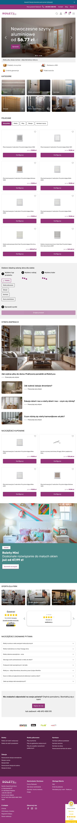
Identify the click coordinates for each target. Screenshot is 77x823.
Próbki (29, 792)
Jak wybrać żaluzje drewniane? (38, 386)
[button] (56, 13)
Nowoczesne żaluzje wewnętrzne (12, 757)
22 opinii (14, 618)
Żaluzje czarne (6, 760)
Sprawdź (15, 46)
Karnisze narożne (57, 743)
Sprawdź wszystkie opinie (10, 620)
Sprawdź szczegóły (10, 566)
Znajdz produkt (38, 313)
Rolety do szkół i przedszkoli (10, 743)
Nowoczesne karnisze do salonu (61, 748)
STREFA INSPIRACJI (10, 322)
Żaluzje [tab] (30, 123)
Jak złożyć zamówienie (34, 787)
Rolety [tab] (16, 123)
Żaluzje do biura (6, 768)
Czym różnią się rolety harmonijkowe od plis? (44, 416)
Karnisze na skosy (57, 746)
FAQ (53, 784)
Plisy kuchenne (31, 741)
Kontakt (60, 7)
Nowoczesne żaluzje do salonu (11, 765)
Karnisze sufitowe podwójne (60, 741)
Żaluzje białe (5, 763)
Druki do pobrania (57, 787)
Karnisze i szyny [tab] (41, 123)
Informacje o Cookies (8, 811)
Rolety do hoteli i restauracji (10, 741)
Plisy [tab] (23, 123)
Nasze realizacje (6, 816)
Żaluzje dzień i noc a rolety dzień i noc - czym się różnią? (49, 401)
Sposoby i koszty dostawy (34, 789)
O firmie (4, 808)
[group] (49, 618)
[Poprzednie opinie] (24, 618)
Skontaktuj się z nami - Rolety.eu (62, 789)
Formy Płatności (32, 784)
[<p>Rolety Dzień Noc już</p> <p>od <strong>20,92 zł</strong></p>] (35, 55)
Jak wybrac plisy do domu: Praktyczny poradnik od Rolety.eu (28, 374)
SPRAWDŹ (50, 2)
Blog (66, 7)
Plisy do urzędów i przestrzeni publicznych (36, 747)
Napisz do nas (38, 706)
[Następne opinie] (73, 618)
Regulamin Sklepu (7, 814)
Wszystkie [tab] (6, 123)
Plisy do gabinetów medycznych (36, 743)
